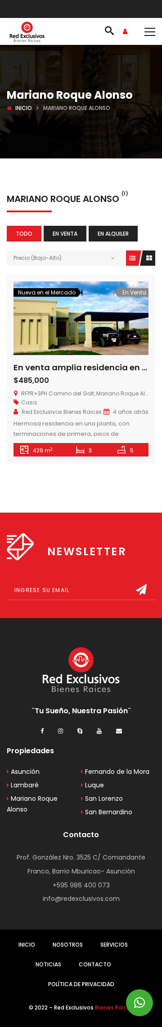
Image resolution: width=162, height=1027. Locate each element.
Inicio (23, 108)
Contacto (95, 964)
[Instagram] (60, 730)
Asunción (24, 771)
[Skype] (79, 730)
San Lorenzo (103, 798)
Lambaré (24, 785)
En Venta (65, 233)
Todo (24, 233)
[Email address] (119, 730)
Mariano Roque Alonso (32, 804)
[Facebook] (42, 730)
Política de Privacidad (81, 984)
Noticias (48, 964)
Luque (93, 785)
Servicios (114, 944)
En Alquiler (113, 233)
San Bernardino (107, 812)
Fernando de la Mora (116, 771)
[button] (139, 1002)
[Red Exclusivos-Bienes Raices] (27, 31)
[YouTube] (99, 730)
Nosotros (68, 944)
